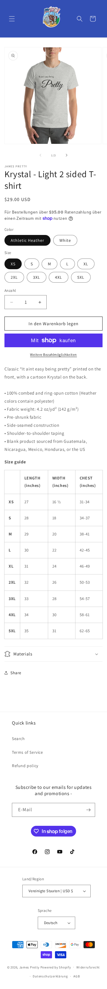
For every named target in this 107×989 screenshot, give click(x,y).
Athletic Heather (27, 240)
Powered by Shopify (55, 967)
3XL (36, 277)
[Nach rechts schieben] (66, 155)
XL (86, 264)
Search (18, 738)
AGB (76, 976)
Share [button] (15, 672)
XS (13, 264)
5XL (80, 277)
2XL (14, 277)
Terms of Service (27, 752)
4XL (58, 277)
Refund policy (25, 765)
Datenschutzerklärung (50, 976)
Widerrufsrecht (88, 967)
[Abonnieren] (88, 810)
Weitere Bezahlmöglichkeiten (53, 354)
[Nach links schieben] (40, 155)
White (65, 240)
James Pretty (29, 967)
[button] (11, 18)
